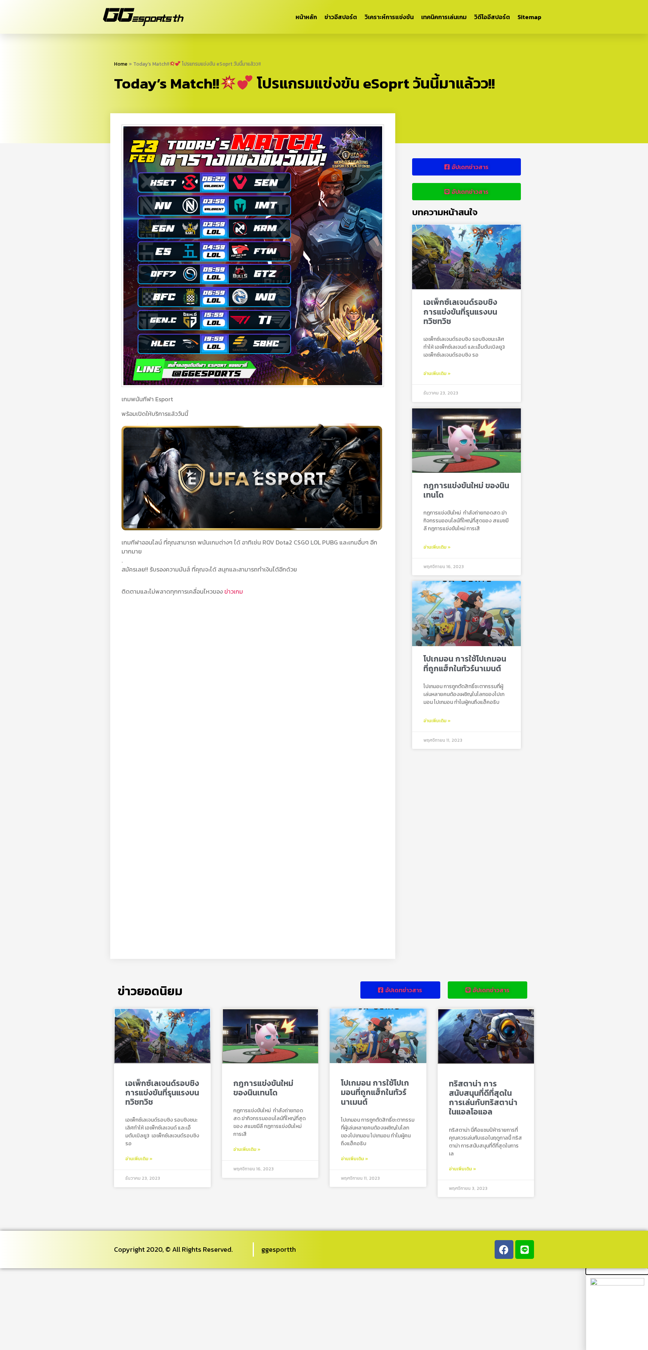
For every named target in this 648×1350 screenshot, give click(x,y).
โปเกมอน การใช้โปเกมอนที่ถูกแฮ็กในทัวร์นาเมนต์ (464, 663)
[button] (617, 1271)
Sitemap (530, 16)
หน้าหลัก (306, 16)
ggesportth (278, 1249)
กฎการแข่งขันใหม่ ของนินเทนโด (466, 490)
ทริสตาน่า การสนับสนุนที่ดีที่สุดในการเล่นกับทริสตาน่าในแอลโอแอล (483, 1098)
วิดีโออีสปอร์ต (492, 16)
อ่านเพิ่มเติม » (437, 373)
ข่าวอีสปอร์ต (340, 16)
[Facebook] (504, 1249)
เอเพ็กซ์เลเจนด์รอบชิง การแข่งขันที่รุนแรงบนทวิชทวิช (460, 311)
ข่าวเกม (233, 591)
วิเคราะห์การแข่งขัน (389, 16)
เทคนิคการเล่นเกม (443, 16)
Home (121, 64)
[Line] (524, 1249)
